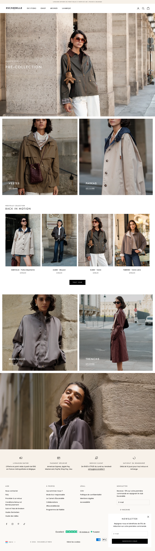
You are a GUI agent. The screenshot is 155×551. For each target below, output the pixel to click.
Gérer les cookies (73, 542)
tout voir (77, 282)
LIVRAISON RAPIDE (21, 463)
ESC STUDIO (31, 8)
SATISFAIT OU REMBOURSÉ (134, 463)
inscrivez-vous (129, 541)
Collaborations (52, 502)
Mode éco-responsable (55, 495)
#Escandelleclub (53, 506)
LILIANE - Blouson (59, 270)
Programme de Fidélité (55, 510)
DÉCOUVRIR (13, 188)
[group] (77, 65)
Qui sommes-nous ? (54, 491)
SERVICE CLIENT (96, 463)
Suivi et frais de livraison (14, 508)
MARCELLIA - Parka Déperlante (23, 270)
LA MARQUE (66, 8)
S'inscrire (125, 510)
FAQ (7, 495)
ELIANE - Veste (95, 270)
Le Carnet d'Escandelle (55, 498)
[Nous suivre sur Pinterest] (18, 524)
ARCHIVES (54, 8)
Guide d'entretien (12, 512)
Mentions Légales (87, 498)
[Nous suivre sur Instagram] (12, 524)
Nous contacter (11, 491)
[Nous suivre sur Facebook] (6, 524)
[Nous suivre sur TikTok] (24, 524)
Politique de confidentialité (90, 495)
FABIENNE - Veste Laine (132, 270)
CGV (82, 491)
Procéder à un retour (13, 498)
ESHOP (43, 8)
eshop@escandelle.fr (96, 469)
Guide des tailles (11, 516)
